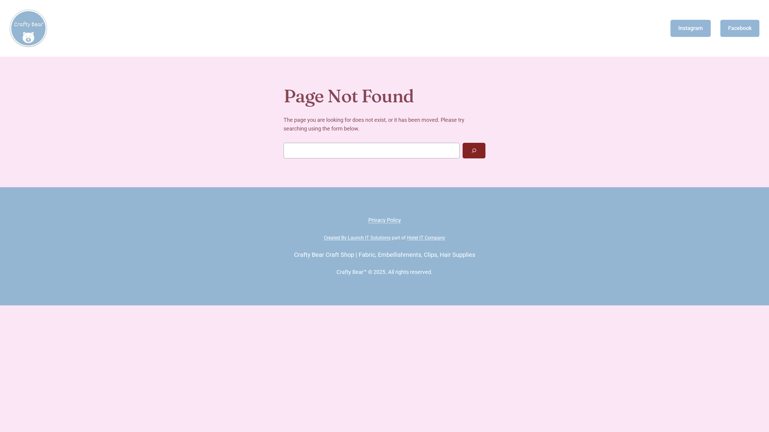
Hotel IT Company (426, 238)
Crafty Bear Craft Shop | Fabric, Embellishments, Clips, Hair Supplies (384, 254)
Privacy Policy (384, 220)
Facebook (740, 28)
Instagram (690, 28)
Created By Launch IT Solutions (357, 238)
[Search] (474, 150)
